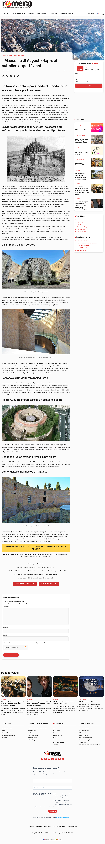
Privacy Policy (72, 826)
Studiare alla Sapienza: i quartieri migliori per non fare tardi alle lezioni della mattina (82, 190)
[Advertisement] (88, 105)
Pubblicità (39, 826)
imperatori (61, 117)
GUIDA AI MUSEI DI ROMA (49, 584)
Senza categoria (80, 159)
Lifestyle (78, 170)
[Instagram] (56, 759)
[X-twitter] (45, 759)
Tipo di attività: (79, 79)
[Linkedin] (49, 759)
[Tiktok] (63, 759)
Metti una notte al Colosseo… (89, 702)
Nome (5, 627)
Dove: (77, 73)
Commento (7, 606)
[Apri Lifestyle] (56, 14)
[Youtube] (59, 759)
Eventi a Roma (79, 126)
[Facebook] (42, 759)
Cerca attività (88, 85)
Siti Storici (21, 55)
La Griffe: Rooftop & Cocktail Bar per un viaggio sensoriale (81, 140)
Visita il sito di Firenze (59, 826)
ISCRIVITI (52, 811)
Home (3, 55)
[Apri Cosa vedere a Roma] (24, 14)
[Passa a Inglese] (98, 13)
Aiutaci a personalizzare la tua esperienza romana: (42, 794)
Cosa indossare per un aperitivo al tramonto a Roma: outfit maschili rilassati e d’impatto (81, 205)
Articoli (78, 183)
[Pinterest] (52, 759)
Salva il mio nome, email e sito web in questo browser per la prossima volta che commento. (29, 643)
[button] (3, 76)
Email (5, 635)
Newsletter (47, 826)
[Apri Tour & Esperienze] (72, 14)
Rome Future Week (81, 129)
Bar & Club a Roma (80, 135)
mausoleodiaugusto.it (46, 578)
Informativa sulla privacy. (62, 817)
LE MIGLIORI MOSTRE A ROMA (25, 584)
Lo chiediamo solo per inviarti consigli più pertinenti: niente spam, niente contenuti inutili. (51, 807)
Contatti (31, 826)
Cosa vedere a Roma (11, 55)
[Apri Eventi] (7, 14)
